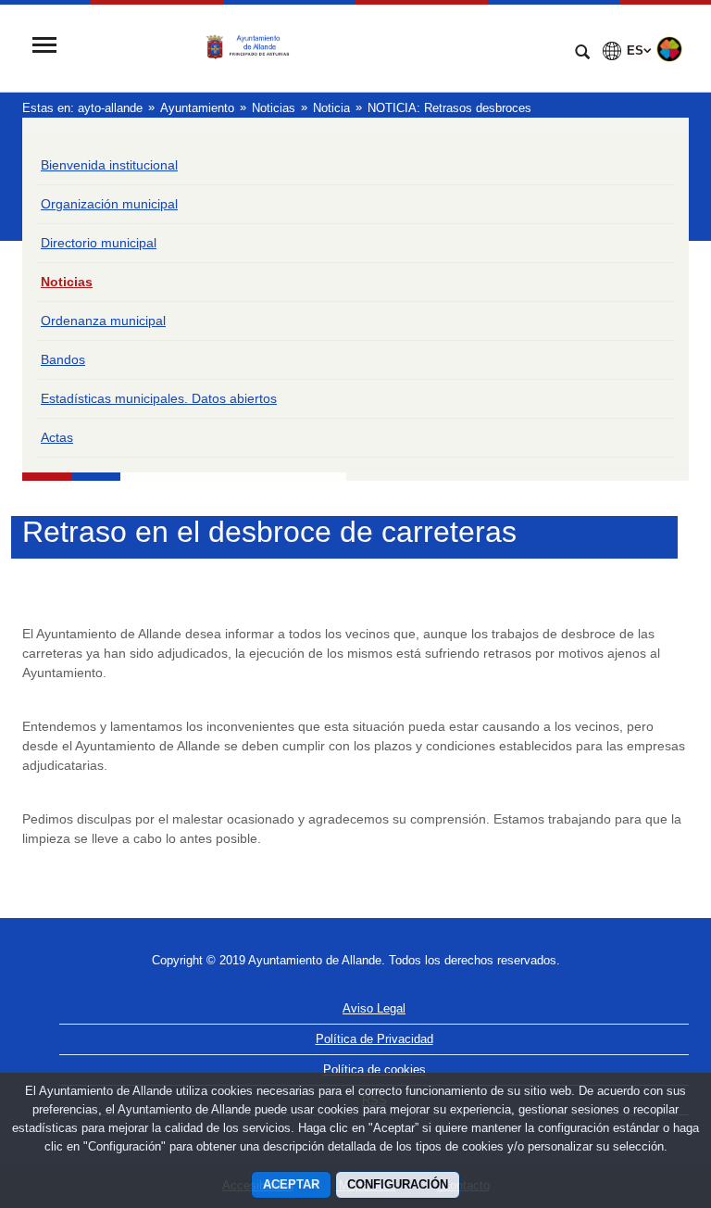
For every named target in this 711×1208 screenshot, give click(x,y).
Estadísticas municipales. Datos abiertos (159, 398)
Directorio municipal (98, 242)
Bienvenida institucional (109, 164)
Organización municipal (109, 203)
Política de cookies (374, 1069)
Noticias (67, 281)
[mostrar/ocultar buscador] (582, 54)
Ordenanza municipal (103, 320)
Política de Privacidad (374, 1039)
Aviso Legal (374, 1008)
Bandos (63, 359)
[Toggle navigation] (44, 47)
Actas (57, 437)
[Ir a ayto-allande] (314, 46)
